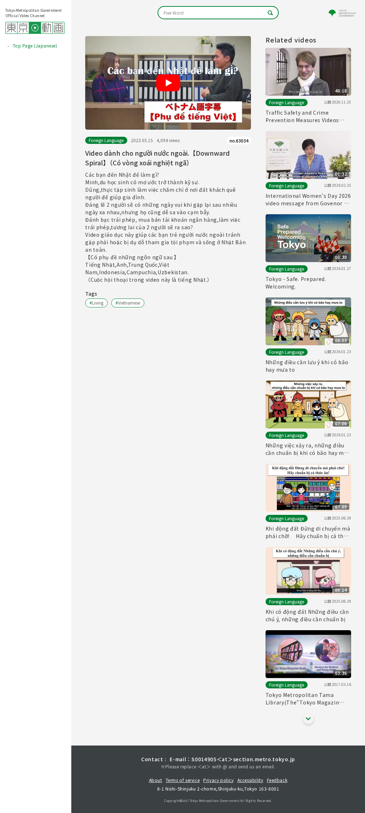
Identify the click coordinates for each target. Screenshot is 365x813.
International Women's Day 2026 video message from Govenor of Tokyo (308, 199)
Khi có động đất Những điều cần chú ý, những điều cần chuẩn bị (307, 615)
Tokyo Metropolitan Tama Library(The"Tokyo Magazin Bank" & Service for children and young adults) (308, 698)
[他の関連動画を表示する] (308, 718)
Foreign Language (106, 140)
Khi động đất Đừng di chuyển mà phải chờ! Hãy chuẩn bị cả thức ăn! (308, 532)
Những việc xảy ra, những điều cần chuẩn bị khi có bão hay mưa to (308, 449)
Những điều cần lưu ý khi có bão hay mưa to (307, 365)
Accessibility (250, 780)
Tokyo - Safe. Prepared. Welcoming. (296, 282)
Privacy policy (218, 780)
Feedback (277, 780)
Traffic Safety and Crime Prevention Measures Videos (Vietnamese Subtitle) (302, 116)
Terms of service (183, 780)
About (155, 780)
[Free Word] (218, 12)
